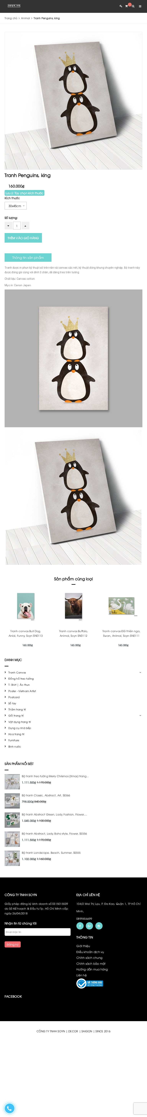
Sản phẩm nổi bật (19, 764)
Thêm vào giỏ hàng (23, 238)
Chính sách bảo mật (91, 963)
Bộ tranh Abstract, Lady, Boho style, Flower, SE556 (54, 833)
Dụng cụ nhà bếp (19, 728)
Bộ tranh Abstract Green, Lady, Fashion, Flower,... (54, 814)
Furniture (13, 740)
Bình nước (14, 746)
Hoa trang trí (16, 734)
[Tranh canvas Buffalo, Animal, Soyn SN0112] (73, 606)
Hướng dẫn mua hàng (92, 969)
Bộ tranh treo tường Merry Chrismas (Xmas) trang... (55, 776)
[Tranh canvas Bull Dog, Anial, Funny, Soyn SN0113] (26, 606)
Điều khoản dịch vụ (90, 952)
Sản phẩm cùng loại (73, 578)
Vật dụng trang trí (19, 721)
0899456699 (84, 918)
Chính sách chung (89, 957)
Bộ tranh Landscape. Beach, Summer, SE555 (51, 852)
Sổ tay (12, 703)
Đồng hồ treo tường (21, 678)
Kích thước (12, 198)
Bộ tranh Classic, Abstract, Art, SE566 (46, 795)
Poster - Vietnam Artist (22, 691)
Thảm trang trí (17, 709)
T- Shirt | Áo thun (19, 684)
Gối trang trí (16, 715)
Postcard (14, 697)
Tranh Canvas (17, 672)
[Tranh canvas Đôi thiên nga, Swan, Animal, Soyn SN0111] (121, 606)
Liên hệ (81, 975)
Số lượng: (11, 217)
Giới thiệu (83, 946)
